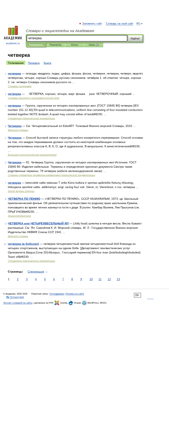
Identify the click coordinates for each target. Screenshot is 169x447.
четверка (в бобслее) (23, 243)
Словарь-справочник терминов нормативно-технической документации (51, 175)
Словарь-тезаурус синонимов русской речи (33, 98)
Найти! (135, 38)
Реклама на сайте (74, 294)
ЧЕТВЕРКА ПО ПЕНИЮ (24, 198)
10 (91, 279)
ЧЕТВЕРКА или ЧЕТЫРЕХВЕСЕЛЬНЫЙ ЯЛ (38, 223)
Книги (74, 44)
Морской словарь (18, 130)
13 (118, 279)
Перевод (34, 63)
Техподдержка (56, 294)
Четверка (14, 126)
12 (109, 279)
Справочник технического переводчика (31, 118)
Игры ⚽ (94, 44)
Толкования (36, 44)
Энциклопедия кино (19, 216)
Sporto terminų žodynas (21, 191)
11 (100, 279)
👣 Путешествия (15, 297)
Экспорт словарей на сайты (17, 303)
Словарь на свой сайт (119, 23)
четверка (14, 73)
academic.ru (13, 43)
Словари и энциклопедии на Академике (60, 31)
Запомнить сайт (92, 23)
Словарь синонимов (19, 86)
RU (138, 23)
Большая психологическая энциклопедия (32, 154)
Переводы (55, 44)
